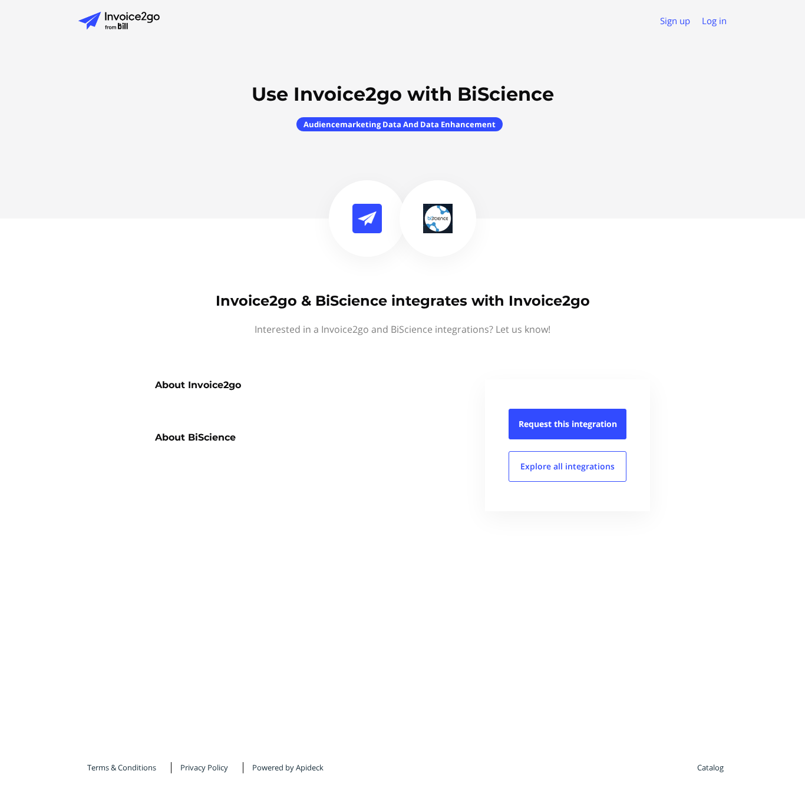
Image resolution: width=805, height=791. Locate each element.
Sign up (675, 21)
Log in (714, 21)
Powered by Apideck (288, 767)
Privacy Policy (204, 767)
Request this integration (568, 423)
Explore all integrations (567, 466)
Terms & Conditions (121, 767)
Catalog (710, 767)
